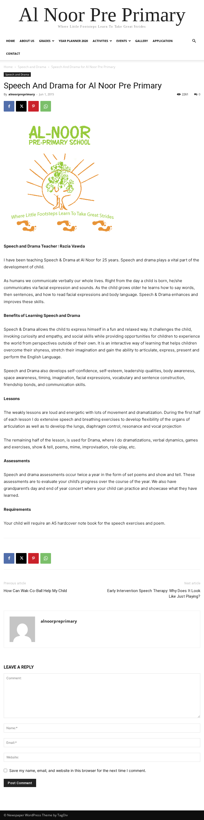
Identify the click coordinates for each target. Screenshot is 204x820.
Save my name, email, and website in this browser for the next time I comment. (77, 770)
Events (121, 41)
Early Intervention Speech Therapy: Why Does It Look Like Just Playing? (153, 593)
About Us (27, 41)
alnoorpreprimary (21, 94)
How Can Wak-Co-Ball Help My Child (35, 590)
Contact (13, 54)
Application (163, 41)
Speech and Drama (32, 67)
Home (10, 41)
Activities (100, 41)
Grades (44, 41)
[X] (21, 106)
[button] (194, 41)
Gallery (141, 41)
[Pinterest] (33, 106)
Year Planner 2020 (73, 41)
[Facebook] (9, 106)
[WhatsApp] (45, 106)
